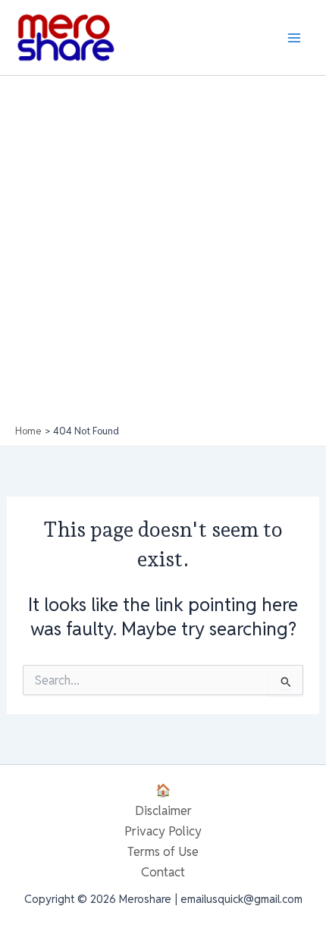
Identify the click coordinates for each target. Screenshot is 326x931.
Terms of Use (163, 851)
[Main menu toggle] (294, 37)
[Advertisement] (163, 254)
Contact (163, 872)
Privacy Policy (163, 831)
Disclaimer (163, 810)
